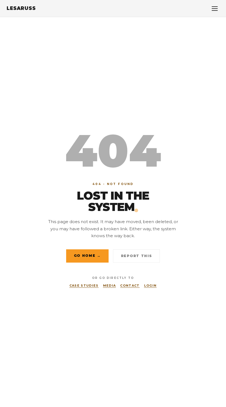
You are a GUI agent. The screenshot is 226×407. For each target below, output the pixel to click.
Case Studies (84, 285)
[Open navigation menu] (214, 8)
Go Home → (87, 255)
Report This (136, 256)
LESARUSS (21, 8)
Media (109, 285)
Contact (129, 285)
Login (150, 285)
